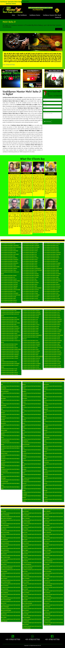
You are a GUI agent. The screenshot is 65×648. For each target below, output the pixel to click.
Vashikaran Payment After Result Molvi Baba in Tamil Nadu (10, 459)
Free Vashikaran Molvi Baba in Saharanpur (52, 286)
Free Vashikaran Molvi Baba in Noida (51, 293)
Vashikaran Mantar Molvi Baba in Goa (9, 345)
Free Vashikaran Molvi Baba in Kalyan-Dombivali (32, 287)
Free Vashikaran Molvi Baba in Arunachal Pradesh (11, 294)
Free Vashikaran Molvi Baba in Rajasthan (9, 268)
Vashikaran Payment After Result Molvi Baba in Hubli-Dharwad (53, 436)
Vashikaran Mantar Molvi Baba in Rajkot (30, 354)
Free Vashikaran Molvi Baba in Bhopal (30, 266)
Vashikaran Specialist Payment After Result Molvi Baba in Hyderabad (32, 517)
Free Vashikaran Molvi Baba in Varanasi (30, 291)
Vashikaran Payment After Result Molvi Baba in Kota (53, 422)
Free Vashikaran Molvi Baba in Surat (30, 252)
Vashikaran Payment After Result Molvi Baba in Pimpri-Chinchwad (31, 443)
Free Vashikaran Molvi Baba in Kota (51, 261)
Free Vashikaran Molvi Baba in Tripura (9, 270)
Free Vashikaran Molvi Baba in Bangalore (31, 243)
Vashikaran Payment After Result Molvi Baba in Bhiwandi (53, 468)
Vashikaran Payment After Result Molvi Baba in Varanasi (31, 486)
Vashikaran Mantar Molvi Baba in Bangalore (31, 310)
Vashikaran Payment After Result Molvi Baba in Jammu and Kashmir (10, 390)
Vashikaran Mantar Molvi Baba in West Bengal (10, 319)
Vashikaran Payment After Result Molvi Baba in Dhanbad (31, 496)
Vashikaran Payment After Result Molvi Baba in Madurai (53, 415)
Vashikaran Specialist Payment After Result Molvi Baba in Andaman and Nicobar (10, 567)
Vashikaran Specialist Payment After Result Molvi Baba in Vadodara (32, 574)
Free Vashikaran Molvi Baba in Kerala (9, 252)
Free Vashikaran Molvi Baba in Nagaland (9, 287)
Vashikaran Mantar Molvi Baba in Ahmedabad (32, 314)
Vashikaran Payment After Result (52, 15)
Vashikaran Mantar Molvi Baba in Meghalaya (10, 354)
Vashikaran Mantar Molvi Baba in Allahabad (52, 310)
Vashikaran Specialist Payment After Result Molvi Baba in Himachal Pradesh (10, 598)
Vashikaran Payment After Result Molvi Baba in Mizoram (31, 383)
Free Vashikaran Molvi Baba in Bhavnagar (52, 300)
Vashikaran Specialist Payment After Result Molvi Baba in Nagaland (10, 595)
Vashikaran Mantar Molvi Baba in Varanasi (31, 360)
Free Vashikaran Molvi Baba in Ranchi (51, 247)
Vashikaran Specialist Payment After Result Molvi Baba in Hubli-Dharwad (53, 559)
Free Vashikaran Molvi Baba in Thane (30, 264)
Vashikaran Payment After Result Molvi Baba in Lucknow (31, 418)
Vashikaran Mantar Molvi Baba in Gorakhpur (52, 354)
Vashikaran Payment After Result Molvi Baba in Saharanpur (53, 471)
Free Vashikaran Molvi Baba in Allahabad (52, 243)
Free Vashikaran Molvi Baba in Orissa (9, 291)
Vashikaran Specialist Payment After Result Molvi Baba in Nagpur (32, 549)
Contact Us (58, 17)
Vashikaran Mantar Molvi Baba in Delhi (9, 310)
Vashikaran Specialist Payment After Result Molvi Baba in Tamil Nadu (10, 588)
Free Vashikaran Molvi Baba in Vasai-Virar (31, 289)
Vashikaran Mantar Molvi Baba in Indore (30, 329)
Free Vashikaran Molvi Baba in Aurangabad (31, 294)
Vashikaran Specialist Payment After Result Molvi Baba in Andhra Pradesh (10, 556)
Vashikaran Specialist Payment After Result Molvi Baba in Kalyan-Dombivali (32, 602)
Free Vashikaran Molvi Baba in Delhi (8, 243)
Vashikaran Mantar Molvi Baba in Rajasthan (10, 337)
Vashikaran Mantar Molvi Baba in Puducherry (10, 351)
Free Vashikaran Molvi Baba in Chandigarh (52, 263)
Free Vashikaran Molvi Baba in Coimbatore (52, 252)
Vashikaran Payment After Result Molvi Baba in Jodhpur (53, 411)
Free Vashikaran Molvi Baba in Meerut (30, 284)
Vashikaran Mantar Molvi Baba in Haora (52, 312)
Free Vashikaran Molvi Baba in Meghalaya (10, 286)
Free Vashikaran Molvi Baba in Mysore (51, 271)
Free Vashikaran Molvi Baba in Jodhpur (51, 256)
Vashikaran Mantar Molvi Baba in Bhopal (31, 333)
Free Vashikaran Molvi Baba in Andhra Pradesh (10, 266)
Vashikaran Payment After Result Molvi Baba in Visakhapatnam (31, 440)
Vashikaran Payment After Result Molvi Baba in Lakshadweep (10, 387)
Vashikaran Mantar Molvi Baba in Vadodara (31, 342)
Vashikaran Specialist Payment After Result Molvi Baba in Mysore (53, 567)
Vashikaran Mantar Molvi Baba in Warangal (52, 361)
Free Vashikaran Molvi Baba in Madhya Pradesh (11, 280)
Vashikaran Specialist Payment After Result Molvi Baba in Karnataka (10, 545)
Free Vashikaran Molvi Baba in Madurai (51, 257)
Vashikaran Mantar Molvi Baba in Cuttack (52, 363)
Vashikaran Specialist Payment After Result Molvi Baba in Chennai (32, 524)
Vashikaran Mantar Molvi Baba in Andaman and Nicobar (10, 341)
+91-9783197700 (9, 65)
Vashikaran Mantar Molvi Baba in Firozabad (52, 365)
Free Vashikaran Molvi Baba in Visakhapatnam (32, 268)
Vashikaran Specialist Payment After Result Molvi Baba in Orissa (10, 602)
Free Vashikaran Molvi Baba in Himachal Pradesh (11, 289)
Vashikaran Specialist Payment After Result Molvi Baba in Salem (53, 588)
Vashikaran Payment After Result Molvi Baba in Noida (53, 486)
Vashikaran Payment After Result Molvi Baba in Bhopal (31, 436)
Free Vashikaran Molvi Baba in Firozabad (52, 298)
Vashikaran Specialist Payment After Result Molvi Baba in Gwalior (53, 521)
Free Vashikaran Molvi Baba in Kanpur (30, 259)
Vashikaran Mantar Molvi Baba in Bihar (9, 324)
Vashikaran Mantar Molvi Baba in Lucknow (31, 324)
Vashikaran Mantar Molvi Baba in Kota (51, 328)
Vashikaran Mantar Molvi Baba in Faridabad (31, 351)
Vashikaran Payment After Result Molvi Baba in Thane (31, 433)
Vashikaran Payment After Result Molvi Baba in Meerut (31, 471)
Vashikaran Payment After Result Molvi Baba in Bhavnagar (53, 500)
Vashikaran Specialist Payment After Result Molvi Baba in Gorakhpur (53, 598)
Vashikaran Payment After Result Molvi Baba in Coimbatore (53, 404)
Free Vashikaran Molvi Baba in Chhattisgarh (10, 293)
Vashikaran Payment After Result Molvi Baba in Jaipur (31, 415)
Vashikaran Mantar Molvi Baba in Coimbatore (53, 319)
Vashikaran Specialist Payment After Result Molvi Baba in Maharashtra (10, 549)
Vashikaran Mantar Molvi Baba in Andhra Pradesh (11, 335)
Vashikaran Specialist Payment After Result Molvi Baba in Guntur (53, 602)
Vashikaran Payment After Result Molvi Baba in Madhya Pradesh (10, 452)
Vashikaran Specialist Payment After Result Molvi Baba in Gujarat (10, 552)
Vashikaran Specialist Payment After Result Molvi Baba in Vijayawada (53, 531)
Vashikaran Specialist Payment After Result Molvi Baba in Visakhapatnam (32, 563)
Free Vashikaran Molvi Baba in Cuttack (51, 296)
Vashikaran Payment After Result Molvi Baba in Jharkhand (10, 411)
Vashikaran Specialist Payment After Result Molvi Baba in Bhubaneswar (53, 584)
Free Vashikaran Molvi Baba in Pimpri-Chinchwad (32, 270)
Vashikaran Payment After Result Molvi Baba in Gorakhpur (53, 475)
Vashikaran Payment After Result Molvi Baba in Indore (31, 429)
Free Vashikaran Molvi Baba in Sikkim (9, 298)
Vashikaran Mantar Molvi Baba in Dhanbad (31, 365)
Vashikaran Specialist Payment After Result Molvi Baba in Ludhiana (32, 581)
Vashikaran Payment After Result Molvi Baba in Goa (11, 446)
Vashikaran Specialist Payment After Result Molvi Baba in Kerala (10, 528)
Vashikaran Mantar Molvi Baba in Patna (30, 340)
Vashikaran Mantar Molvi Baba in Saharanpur (53, 352)
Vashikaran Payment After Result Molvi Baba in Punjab (10, 484)
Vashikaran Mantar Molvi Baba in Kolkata (31, 317)
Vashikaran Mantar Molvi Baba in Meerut (31, 352)
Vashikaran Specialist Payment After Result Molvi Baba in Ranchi (53, 517)
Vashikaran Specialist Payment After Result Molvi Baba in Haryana (10, 577)
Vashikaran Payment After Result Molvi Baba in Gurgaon (53, 450)
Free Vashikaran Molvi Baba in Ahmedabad (31, 247)
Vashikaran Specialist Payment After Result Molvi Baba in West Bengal (10, 524)
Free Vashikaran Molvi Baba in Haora (51, 245)
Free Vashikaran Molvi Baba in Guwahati (52, 264)
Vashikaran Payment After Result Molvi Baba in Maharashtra (10, 422)
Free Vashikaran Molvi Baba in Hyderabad (31, 245)
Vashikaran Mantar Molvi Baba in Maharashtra (10, 331)
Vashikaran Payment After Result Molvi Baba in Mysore (53, 443)
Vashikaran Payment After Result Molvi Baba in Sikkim (10, 487)
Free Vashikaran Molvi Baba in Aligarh (51, 277)
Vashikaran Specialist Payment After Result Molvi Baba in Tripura (10, 563)
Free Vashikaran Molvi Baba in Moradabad (52, 273)
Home (13, 15)
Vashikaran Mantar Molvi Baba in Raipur (52, 326)
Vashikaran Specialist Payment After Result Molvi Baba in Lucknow (32, 542)
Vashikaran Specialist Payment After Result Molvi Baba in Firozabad (53, 620)
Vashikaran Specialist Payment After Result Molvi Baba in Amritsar (32, 623)
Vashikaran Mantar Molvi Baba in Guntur (52, 356)
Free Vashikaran (22, 15)
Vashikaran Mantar (35, 15)
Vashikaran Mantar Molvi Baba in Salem (52, 349)
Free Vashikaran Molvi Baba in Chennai (30, 249)
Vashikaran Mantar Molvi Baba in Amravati (52, 358)
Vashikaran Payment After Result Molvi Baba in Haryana (10, 448)
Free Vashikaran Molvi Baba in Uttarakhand (10, 259)
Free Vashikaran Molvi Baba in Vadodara (30, 273)
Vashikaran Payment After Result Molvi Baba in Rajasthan (10, 433)
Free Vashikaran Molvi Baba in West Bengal (10, 250)
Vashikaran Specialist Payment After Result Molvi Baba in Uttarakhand (10, 542)
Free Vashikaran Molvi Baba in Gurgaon (51, 275)
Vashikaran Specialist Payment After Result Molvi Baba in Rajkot (32, 598)
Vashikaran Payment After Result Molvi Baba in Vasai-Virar (31, 482)
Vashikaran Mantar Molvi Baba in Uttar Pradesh (11, 322)
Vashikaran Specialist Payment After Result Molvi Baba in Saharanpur (53, 595)
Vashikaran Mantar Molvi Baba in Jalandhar (52, 345)
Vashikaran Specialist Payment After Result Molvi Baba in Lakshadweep (10, 513)
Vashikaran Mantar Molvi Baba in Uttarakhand (10, 328)
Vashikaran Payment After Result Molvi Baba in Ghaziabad (31, 454)
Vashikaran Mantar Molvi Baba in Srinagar (31, 361)
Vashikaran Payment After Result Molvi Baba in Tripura (10, 436)
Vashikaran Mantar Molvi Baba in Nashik (31, 349)
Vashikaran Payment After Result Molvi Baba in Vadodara (31, 450)
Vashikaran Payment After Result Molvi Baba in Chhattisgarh (10, 477)
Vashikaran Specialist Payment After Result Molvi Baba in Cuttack (53, 616)
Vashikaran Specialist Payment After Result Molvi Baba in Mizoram (10, 620)
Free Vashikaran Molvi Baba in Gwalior (51, 249)
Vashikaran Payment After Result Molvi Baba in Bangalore (31, 390)
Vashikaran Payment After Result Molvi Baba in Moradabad (53, 447)
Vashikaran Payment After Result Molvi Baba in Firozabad (53, 496)
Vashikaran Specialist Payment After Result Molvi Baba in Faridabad (32, 591)
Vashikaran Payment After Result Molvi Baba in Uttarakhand (10, 415)
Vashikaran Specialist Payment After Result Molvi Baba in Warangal (53, 612)
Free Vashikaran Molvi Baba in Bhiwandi (52, 284)
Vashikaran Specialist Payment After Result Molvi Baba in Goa (10, 574)
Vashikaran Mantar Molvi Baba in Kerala (9, 321)
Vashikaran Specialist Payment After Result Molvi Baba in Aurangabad (32, 616)
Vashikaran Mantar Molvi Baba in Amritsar (31, 367)
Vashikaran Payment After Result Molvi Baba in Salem (53, 464)
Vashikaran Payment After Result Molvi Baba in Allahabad (53, 387)
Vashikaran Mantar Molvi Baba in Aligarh (52, 344)
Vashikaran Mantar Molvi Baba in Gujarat (9, 333)
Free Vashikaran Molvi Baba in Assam (9, 249)
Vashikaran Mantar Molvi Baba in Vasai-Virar (31, 358)
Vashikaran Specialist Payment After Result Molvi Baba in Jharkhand (10, 538)
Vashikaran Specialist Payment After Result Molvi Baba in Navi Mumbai (32, 627)
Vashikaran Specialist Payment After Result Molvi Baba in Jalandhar (53, 581)
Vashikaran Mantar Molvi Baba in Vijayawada (53, 321)
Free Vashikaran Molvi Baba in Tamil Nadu (10, 284)
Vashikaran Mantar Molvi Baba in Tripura (9, 338)
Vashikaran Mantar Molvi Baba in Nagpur (31, 328)
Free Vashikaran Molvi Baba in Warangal (52, 294)
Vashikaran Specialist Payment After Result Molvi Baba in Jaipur (32, 538)
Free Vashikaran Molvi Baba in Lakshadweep (10, 245)
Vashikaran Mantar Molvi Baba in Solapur (52, 333)
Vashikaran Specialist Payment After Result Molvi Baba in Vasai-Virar (32, 605)
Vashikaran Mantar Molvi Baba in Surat (30, 319)
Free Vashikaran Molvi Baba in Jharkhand (9, 257)
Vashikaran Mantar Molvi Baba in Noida (52, 360)
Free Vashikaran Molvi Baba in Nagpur (30, 261)
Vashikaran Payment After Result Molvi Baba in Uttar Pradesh (10, 404)
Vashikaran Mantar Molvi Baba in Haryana (10, 347)
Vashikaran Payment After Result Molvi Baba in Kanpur (31, 422)
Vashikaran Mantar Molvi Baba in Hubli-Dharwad (53, 335)
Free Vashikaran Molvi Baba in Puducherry (10, 282)
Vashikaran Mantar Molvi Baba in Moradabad (53, 340)
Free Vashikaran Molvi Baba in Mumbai (9, 302)
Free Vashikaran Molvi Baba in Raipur (51, 259)
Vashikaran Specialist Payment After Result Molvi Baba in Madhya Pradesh (10, 581)
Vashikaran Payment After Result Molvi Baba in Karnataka (10, 418)
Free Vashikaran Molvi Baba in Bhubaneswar (52, 280)
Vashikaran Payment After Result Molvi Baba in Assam (10, 394)
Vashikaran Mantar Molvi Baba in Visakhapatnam (32, 335)
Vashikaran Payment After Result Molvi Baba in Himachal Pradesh (10, 470)
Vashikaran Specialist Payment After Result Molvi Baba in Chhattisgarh (10, 605)
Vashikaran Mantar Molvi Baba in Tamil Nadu (10, 352)
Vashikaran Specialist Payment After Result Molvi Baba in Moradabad (53, 570)
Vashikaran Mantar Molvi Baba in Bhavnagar (52, 367)
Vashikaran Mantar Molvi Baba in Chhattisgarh (10, 363)
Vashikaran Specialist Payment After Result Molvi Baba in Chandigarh (53, 549)
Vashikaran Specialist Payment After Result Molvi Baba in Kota (53, 545)
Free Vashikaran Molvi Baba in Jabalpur (51, 250)
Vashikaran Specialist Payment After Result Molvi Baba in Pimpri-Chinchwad (32, 567)
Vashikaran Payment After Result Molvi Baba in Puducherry (10, 456)
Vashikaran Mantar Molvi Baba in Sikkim (9, 370)
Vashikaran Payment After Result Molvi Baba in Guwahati (53, 429)
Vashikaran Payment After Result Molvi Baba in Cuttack (53, 493)
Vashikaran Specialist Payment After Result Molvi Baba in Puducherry (10, 584)
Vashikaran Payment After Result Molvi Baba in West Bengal (10, 397)
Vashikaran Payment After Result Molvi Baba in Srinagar (31, 489)
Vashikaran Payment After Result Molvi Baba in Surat (31, 408)
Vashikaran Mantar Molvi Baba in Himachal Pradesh (9, 359)
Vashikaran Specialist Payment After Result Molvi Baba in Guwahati (53, 552)
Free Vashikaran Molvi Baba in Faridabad (31, 282)
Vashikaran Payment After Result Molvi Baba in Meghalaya (10, 463)
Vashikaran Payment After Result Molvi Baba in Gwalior (53, 397)
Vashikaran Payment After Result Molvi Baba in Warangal (53, 489)
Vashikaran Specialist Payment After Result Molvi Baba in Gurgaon (53, 574)
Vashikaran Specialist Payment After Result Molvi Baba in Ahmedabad (32, 521)
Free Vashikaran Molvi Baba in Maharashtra (10, 263)
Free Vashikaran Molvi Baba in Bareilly (51, 270)
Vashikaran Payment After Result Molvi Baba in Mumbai (31, 387)
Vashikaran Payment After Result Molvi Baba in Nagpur (31, 425)
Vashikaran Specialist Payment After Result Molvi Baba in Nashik (32, 588)
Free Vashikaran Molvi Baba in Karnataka (9, 261)
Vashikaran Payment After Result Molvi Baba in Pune (31, 411)
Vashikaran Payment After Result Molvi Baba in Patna (31, 447)
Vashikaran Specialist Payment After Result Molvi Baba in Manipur (10, 570)
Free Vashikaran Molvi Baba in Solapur (51, 266)
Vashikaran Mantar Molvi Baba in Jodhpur (52, 322)
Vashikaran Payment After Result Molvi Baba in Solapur (53, 433)
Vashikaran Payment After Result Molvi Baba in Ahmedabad (31, 397)
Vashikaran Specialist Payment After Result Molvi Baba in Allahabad (53, 510)
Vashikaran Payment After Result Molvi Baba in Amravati (53, 482)
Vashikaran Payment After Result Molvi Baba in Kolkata (31, 404)
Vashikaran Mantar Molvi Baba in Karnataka (10, 329)
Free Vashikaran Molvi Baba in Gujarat (9, 264)
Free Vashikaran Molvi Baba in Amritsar (30, 298)
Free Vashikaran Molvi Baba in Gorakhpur (52, 287)
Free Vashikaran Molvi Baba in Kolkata (30, 250)
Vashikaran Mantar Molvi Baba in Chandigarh (53, 329)
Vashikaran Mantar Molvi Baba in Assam (9, 317)
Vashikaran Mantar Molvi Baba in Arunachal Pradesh (9, 366)
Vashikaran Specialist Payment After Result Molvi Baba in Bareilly (53, 563)
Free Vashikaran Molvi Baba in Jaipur (30, 256)
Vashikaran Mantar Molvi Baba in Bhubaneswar (53, 347)
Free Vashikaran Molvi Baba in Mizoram (9, 300)
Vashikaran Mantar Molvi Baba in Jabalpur (52, 317)
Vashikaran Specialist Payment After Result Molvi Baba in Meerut (32, 595)
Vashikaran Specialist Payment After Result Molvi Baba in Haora (53, 513)
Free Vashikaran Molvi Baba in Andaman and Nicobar (10, 272)
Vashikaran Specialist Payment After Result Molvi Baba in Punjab (10, 612)
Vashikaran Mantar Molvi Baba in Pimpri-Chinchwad (30, 337)
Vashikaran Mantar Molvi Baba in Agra (30, 347)
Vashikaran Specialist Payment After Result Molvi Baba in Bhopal (32, 559)
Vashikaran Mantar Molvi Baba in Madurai (52, 324)
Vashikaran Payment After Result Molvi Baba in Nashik (31, 464)
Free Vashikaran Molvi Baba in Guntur (51, 289)
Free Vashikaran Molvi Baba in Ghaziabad (31, 275)
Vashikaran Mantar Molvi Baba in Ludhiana (31, 345)
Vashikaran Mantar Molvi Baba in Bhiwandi (52, 351)
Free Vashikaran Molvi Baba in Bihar (8, 256)
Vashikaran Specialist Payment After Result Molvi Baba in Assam (10, 521)
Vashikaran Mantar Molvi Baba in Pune (30, 321)
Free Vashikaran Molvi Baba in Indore (30, 263)
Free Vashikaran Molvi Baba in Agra (29, 279)
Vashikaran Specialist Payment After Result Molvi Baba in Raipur (53, 542)
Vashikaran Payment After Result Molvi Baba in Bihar (10, 408)
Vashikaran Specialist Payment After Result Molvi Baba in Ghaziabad (32, 577)
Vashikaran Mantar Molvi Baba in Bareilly (52, 337)
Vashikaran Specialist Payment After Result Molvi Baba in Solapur (53, 556)
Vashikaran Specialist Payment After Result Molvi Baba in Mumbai (32, 510)
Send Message (48, 121)
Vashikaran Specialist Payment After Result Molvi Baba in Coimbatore (53, 528)
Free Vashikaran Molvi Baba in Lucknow (30, 257)
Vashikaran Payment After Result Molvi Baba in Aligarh (53, 454)
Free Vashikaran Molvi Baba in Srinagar (30, 293)
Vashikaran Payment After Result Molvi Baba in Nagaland (10, 466)
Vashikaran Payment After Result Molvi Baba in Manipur (10, 443)
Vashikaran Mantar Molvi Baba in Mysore (52, 338)
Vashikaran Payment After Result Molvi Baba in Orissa (10, 473)
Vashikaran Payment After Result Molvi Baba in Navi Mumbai (53, 383)
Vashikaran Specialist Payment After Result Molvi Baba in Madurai (53, 538)
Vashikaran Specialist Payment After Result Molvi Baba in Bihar (10, 535)
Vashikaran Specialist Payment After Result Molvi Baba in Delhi (10, 510)
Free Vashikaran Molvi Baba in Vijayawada (52, 254)
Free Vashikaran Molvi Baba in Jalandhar (52, 279)
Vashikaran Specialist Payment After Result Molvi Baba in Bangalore (32, 513)
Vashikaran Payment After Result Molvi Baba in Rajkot (31, 475)
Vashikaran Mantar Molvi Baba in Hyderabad (31, 312)
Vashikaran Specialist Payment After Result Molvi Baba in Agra (32, 584)
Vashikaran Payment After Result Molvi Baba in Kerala (10, 401)
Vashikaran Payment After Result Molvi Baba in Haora (53, 390)
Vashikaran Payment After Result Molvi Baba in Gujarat (10, 425)
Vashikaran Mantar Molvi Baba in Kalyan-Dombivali (33, 356)
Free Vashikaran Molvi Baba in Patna (30, 271)
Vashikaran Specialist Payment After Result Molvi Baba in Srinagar (32, 612)
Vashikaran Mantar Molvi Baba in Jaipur (30, 322)
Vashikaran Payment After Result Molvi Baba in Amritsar (31, 500)
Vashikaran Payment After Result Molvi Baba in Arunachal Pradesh (10, 480)
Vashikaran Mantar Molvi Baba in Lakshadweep (11, 312)
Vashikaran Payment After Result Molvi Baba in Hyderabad (31, 394)
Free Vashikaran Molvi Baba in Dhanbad (30, 296)
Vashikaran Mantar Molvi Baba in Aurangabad (32, 363)
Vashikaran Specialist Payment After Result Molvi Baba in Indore (32, 552)
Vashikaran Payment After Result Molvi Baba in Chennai (31, 401)
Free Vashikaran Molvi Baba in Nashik (30, 280)
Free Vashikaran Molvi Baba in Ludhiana (30, 277)
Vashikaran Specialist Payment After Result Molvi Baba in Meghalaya (10, 591)
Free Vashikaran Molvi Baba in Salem (51, 282)
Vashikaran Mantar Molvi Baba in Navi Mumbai (32, 368)
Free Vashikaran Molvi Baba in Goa (8, 277)
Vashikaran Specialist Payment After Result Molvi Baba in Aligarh (53, 577)
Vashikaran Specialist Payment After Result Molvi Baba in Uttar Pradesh (10, 531)
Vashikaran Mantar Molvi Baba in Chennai (31, 315)
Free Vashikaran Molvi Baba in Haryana (9, 279)
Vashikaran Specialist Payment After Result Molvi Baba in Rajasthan (10, 559)
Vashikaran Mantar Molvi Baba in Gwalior (52, 315)
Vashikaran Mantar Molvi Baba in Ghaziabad (31, 344)
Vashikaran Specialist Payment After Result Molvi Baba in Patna (32, 570)
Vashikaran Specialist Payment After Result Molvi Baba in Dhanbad (32, 620)
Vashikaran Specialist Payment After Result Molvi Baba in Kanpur (32, 545)
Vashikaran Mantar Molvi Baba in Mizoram (10, 372)
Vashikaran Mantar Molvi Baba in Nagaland (10, 356)
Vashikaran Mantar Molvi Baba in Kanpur (31, 326)
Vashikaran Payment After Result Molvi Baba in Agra (31, 461)
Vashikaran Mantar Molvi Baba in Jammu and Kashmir (10, 314)
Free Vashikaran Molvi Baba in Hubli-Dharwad (53, 268)
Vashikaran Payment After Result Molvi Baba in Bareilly (53, 440)
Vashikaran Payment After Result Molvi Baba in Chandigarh (53, 425)
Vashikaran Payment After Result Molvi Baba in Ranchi (53, 394)
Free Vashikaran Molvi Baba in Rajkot (30, 286)
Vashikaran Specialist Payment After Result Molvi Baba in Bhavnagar (53, 623)
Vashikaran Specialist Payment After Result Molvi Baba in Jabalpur (53, 524)
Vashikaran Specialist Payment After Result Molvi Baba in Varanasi (32, 609)
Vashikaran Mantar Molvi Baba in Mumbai (10, 374)
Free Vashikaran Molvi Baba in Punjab (9, 296)
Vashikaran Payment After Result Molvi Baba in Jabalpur (53, 401)
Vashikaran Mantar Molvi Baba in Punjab (9, 368)
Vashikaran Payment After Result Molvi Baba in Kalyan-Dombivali (31, 478)
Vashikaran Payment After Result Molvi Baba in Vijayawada (53, 408)
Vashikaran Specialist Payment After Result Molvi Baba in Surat (32, 531)
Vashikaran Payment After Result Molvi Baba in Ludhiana (31, 457)
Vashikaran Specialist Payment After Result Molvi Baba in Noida (53, 609)
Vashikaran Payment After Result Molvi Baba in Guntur (53, 478)
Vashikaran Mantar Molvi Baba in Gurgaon (52, 342)
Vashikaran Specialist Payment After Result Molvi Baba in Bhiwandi (53, 591)
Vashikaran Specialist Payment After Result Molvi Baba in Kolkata (32, 528)
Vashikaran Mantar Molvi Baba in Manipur (10, 344)
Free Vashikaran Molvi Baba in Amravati (52, 291)
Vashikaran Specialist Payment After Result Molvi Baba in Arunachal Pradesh (10, 609)
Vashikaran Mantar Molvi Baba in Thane (30, 331)
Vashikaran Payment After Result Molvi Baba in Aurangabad (31, 493)
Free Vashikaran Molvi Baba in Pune (30, 254)
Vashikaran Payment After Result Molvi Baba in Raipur (53, 418)
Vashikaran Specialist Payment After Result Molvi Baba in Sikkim (10, 616)
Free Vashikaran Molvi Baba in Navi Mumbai (31, 300)
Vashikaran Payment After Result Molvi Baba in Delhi (10, 383)
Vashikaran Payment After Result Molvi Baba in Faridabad (31, 468)
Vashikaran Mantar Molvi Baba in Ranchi (52, 314)
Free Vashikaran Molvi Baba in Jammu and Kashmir (11, 247)
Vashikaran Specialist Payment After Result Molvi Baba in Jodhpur (53, 535)
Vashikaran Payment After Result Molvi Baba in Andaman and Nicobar (10, 440)
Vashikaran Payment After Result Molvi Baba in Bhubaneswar (53, 461)
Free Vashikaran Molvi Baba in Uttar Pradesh (10, 254)
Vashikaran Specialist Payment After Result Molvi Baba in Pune (32, 535)
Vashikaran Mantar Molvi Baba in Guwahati (52, 331)
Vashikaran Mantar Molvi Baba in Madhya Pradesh (11, 349)
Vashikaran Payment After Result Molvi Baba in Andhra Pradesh (10, 429)
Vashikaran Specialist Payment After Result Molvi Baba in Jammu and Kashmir (10, 517)
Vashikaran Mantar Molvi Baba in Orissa (9, 361)
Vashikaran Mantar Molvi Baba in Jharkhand (10, 326)
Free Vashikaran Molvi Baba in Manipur (9, 275)
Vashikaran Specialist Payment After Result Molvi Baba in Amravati (53, 605)
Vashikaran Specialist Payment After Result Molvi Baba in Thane (32, 556)
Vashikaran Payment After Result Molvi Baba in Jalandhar (53, 457)
